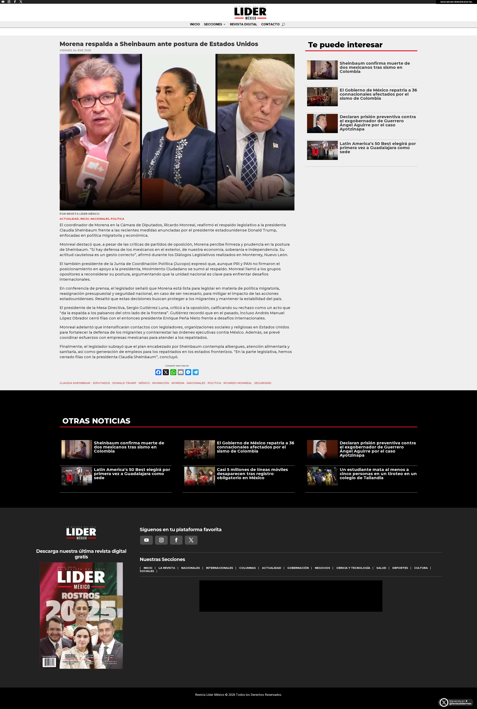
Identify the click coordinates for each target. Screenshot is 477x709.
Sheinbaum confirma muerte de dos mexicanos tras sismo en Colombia (375, 67)
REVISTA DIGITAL (243, 24)
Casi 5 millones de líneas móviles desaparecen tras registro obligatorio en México (252, 473)
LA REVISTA (167, 568)
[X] (166, 372)
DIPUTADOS (101, 383)
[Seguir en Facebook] (176, 540)
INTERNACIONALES (219, 568)
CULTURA (421, 568)
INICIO (195, 24)
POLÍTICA (214, 383)
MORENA (177, 383)
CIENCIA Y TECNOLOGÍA (353, 568)
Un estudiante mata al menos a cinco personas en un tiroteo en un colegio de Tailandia (378, 473)
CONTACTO (270, 24)
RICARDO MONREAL (237, 383)
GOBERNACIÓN (298, 568)
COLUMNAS (247, 568)
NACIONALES (100, 218)
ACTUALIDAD (69, 218)
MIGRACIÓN (160, 383)
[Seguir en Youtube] (146, 540)
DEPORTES (400, 568)
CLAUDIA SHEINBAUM (75, 383)
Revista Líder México (83, 213)
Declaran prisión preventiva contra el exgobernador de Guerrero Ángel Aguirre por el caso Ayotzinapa (378, 123)
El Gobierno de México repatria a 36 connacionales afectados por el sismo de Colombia (378, 94)
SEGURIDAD (262, 383)
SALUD (381, 568)
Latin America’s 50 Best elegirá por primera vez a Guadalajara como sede (378, 147)
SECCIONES (213, 24)
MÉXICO (144, 383)
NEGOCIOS (322, 568)
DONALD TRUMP (124, 383)
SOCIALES (147, 571)
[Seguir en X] (191, 540)
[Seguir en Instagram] (161, 540)
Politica (117, 218)
